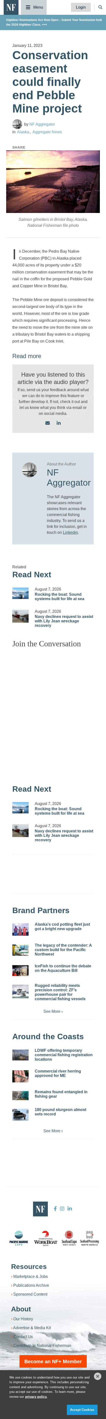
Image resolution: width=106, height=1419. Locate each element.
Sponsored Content (30, 1294)
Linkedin (70, 532)
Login (81, 7)
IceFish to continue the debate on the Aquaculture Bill (63, 968)
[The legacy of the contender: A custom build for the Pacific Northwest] (20, 950)
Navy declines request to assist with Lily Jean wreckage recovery (64, 621)
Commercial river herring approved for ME (58, 1073)
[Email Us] (47, 423)
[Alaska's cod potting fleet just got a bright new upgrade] (20, 929)
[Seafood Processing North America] (89, 1238)
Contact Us (23, 1337)
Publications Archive (31, 1285)
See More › (53, 1011)
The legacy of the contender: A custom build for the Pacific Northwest (63, 949)
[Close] (97, 1376)
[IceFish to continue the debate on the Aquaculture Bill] (20, 970)
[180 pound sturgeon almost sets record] (20, 1115)
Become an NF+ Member (53, 1361)
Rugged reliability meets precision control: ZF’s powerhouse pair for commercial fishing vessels (60, 992)
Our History (23, 1319)
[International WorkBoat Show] (46, 1238)
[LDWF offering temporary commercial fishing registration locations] (20, 1055)
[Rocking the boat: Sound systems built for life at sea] (20, 593)
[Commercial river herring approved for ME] (20, 1076)
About (21, 1309)
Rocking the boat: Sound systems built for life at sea (59, 596)
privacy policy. (36, 1397)
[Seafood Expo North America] (69, 1238)
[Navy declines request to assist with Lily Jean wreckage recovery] (20, 616)
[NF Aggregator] (17, 124)
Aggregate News (47, 132)
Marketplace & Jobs (30, 1276)
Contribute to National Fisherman (42, 1345)
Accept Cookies (82, 1410)
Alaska (23, 132)
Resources (29, 1266)
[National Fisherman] (11, 7)
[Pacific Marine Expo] (19, 1238)
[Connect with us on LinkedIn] (59, 423)
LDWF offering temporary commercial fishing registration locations (64, 1054)
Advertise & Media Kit (32, 1328)
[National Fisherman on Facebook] (55, 1208)
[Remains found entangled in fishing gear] (20, 1095)
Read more (26, 356)
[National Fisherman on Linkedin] (69, 1208)
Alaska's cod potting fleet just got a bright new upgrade (62, 926)
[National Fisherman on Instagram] (62, 1208)
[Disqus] (53, 713)
